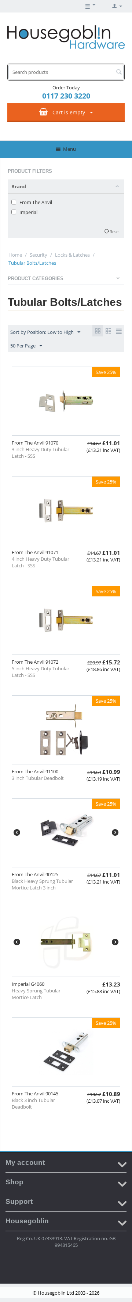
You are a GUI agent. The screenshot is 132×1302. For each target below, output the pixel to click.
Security (38, 255)
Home (15, 255)
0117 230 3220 (66, 96)
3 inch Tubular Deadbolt (38, 778)
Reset (115, 231)
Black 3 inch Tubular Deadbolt (33, 1103)
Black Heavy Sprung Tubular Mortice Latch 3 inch (42, 884)
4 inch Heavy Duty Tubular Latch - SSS (40, 562)
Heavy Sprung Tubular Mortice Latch (36, 993)
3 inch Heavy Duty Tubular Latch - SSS (40, 452)
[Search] (118, 72)
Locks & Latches (72, 255)
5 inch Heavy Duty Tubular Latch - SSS (40, 671)
